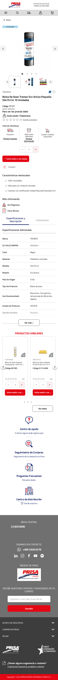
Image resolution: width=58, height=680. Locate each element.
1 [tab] (22, 74)
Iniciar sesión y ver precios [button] (17, 158)
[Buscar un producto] (17, 13)
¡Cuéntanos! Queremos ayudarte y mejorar (25, 666)
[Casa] (14, 4)
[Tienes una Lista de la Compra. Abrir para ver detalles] (52, 13)
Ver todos (42, 408)
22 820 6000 (18, 526)
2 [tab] (27, 73)
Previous (3, 49)
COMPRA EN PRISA (10, 629)
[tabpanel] (29, 49)
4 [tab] (36, 73)
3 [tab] (31, 73)
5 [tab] (31, 402)
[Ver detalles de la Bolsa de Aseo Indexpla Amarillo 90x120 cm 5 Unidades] (43, 352)
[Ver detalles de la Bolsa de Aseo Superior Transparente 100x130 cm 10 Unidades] (15, 352)
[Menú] (6, 13)
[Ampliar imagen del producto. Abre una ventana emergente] (23, 355)
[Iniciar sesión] (40, 13)
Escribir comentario (30, 119)
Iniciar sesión (12, 115)
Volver (8, 20)
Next (55, 49)
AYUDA (5, 636)
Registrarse (25, 115)
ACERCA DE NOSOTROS (12, 622)
